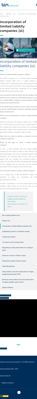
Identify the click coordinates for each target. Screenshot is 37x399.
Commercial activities (8, 237)
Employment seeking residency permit (14, 261)
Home (1, 14)
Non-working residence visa (11, 215)
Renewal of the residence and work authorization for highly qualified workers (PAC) (18, 281)
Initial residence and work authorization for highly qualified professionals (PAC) (17, 273)
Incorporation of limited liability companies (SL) (17, 226)
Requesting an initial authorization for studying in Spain (17, 249)
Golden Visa (6, 221)
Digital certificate (7, 287)
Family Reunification (8, 266)
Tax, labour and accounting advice (13, 242)
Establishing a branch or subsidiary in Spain (16, 231)
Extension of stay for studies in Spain (14, 255)
